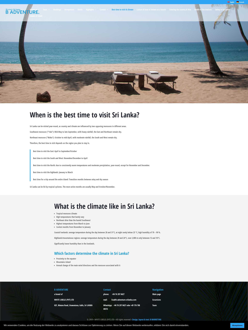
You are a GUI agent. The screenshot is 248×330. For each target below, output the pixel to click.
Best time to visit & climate (122, 10)
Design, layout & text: (141, 319)
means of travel (36, 16)
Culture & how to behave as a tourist (151, 10)
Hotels (80, 10)
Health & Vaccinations (203, 10)
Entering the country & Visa (180, 10)
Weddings (57, 10)
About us (33, 10)
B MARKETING (155, 319)
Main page (156, 294)
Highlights (90, 10)
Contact (103, 10)
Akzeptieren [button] (237, 325)
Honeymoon (69, 10)
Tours (45, 10)
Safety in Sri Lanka (222, 10)
